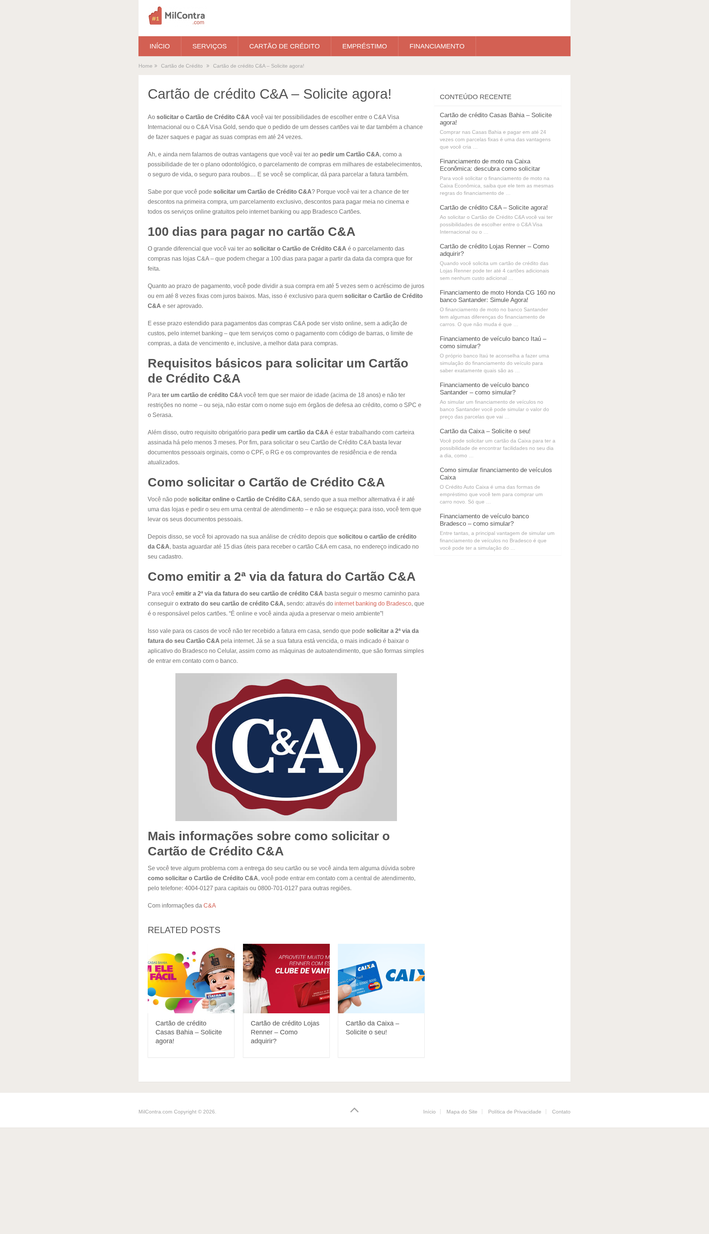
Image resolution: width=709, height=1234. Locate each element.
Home (145, 66)
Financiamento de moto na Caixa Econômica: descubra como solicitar (490, 165)
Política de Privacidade (514, 1112)
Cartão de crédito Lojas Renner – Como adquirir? (285, 1032)
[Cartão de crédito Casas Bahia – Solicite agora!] (191, 979)
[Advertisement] (221, 1179)
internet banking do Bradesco (373, 603)
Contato (561, 1112)
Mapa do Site (461, 1112)
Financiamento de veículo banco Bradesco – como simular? (484, 520)
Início (160, 46)
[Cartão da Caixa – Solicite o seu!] (381, 979)
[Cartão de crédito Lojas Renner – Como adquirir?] (286, 979)
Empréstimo (364, 46)
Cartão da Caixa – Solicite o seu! (485, 431)
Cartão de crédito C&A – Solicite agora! (494, 207)
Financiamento (437, 46)
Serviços (209, 46)
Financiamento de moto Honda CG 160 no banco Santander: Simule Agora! (497, 296)
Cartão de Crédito (284, 46)
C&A (209, 905)
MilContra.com (155, 1112)
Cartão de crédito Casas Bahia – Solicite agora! (188, 1032)
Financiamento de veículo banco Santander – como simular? (484, 389)
